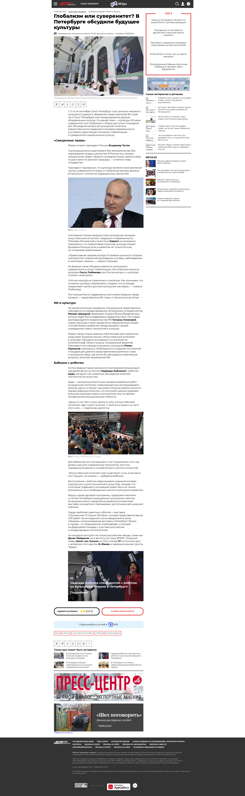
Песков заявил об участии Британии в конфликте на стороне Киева (173, 171)
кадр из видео (80, 230)
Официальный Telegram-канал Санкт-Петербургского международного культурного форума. (95, 98)
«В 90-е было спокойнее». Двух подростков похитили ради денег (173, 118)
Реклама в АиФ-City (158, 744)
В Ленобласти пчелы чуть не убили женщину (168, 55)
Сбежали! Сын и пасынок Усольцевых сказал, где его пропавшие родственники (174, 100)
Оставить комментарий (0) (122, 611)
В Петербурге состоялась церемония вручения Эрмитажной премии (126, 665)
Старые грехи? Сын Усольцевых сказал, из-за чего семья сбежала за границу (174, 128)
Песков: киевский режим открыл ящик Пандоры (171, 162)
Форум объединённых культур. (87, 457)
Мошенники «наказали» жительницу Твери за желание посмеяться (173, 190)
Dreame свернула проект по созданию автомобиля (168, 199)
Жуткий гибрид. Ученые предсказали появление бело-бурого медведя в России (174, 147)
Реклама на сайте (111, 744)
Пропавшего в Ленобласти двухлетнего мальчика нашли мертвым (168, 32)
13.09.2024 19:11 (60, 12)
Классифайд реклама (82, 747)
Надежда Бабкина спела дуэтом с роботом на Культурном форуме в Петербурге (103, 584)
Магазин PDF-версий (120, 741)
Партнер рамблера (97, 785)
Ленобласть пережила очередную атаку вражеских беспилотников (168, 44)
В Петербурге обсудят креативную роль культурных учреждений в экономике (79, 665)
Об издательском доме (83, 741)
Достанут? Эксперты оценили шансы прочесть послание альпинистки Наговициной (174, 109)
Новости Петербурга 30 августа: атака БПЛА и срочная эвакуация (168, 21)
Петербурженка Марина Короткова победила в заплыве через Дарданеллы (168, 66)
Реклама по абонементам (134, 744)
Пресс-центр (102, 741)
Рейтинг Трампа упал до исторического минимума (168, 181)
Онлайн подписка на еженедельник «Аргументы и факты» (159, 741)
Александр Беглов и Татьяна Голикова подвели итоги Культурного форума (79, 655)
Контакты (77, 744)
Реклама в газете (92, 744)
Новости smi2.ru (63, 732)
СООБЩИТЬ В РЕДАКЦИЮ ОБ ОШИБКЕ (148, 747)
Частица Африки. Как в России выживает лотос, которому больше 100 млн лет (173, 137)
